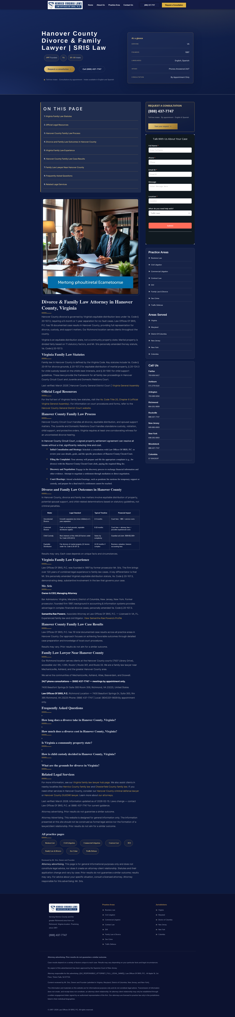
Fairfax (151, 371)
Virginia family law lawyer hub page (91, 782)
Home (90, 5)
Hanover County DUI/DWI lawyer (61, 795)
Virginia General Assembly (125, 385)
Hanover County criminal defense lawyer (118, 791)
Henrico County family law (76, 786)
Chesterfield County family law (111, 786)
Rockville (152, 413)
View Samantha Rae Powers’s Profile (103, 618)
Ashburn (152, 382)
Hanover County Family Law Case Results (65, 159)
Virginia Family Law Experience (60, 150)
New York (152, 434)
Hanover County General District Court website (66, 408)
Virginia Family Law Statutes (59, 116)
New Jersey (153, 423)
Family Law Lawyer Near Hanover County (65, 167)
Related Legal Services (56, 184)
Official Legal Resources (57, 125)
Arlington (152, 392)
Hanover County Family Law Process (63, 133)
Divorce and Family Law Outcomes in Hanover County (71, 142)
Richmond (153, 402)
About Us (101, 5)
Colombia (152, 454)
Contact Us (128, 5)
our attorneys (106, 795)
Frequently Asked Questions (59, 176)
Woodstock (153, 444)
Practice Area (114, 5)
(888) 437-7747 (161, 111)
